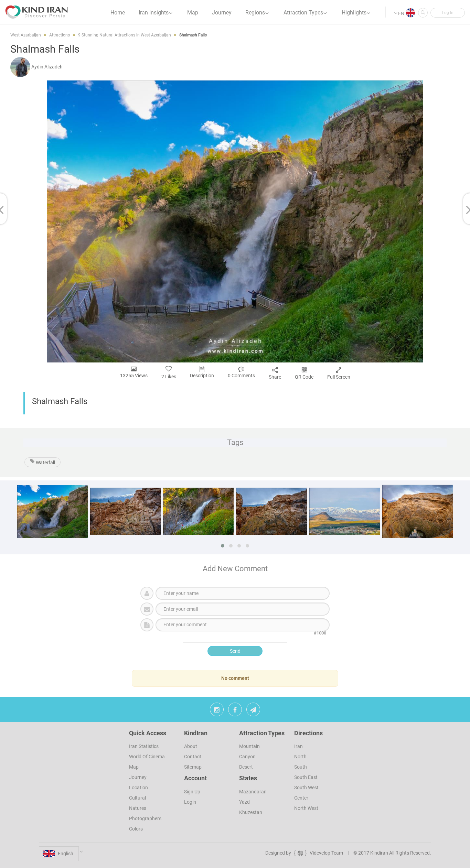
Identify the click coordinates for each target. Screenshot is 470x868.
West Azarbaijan (25, 35)
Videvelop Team (326, 853)
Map (134, 767)
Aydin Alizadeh (47, 66)
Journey (138, 777)
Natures (137, 808)
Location (138, 787)
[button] (447, 13)
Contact (192, 756)
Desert (246, 767)
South (300, 767)
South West (306, 787)
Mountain (249, 746)
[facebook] (235, 711)
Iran (298, 746)
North (300, 756)
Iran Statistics (144, 746)
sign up (192, 791)
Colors (136, 829)
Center (301, 798)
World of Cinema (147, 756)
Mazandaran (253, 791)
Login (190, 802)
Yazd (244, 802)
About (190, 746)
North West (306, 808)
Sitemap (193, 767)
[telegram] (253, 711)
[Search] (423, 13)
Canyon (247, 756)
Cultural (137, 798)
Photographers (145, 818)
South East (306, 777)
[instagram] (216, 711)
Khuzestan (250, 812)
